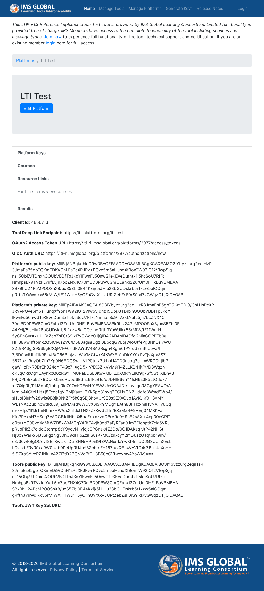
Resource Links (33, 178)
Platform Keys (32, 152)
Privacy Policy (64, 569)
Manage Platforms (145, 8)
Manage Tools (112, 8)
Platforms (25, 60)
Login (243, 8)
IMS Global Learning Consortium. (72, 563)
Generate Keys (179, 8)
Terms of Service (97, 569)
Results (25, 208)
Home (90, 8)
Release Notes (210, 8)
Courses (26, 165)
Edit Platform (37, 108)
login (50, 42)
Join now (53, 36)
